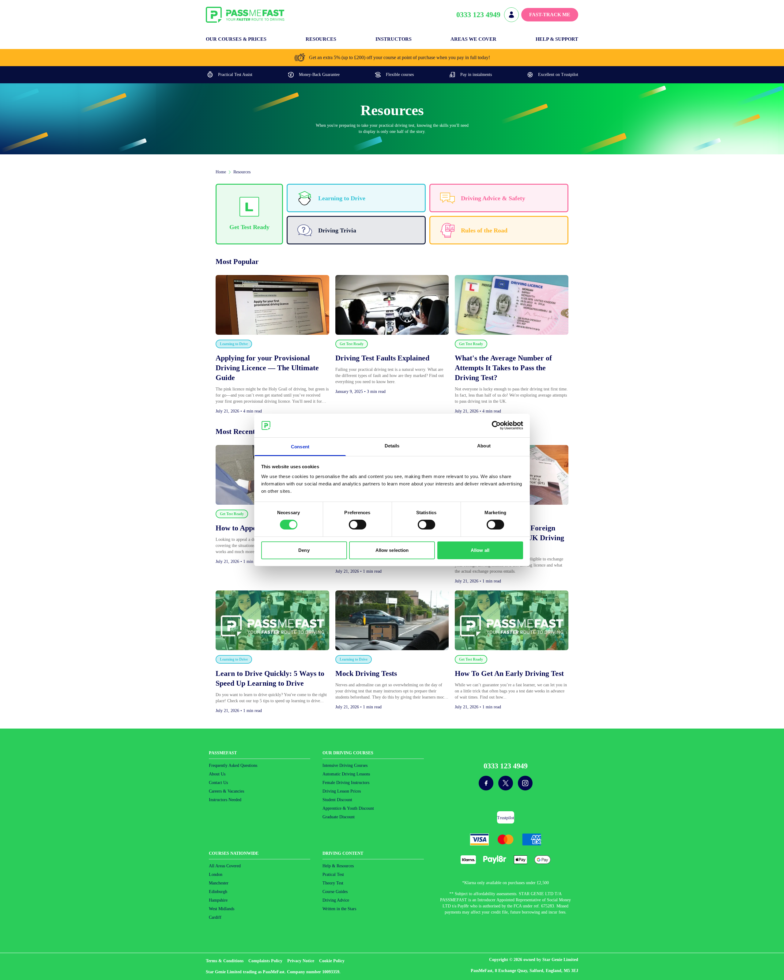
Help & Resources (338, 866)
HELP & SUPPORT (557, 39)
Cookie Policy (332, 961)
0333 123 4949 (478, 15)
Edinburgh (218, 891)
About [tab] (484, 445)
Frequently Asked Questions (233, 765)
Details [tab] (392, 445)
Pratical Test (333, 874)
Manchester (218, 883)
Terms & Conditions (224, 961)
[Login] (511, 14)
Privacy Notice (300, 961)
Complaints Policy (265, 961)
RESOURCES (321, 39)
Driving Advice (335, 900)
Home (221, 172)
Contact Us (218, 782)
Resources (242, 172)
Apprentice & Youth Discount (348, 808)
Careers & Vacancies (226, 791)
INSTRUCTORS (393, 39)
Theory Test (332, 883)
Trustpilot (505, 818)
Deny (303, 550)
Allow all (480, 550)
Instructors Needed (225, 799)
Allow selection (392, 550)
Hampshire (218, 900)
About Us (217, 774)
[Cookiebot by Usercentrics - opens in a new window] (496, 425)
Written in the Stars (339, 909)
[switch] (357, 525)
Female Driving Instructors (345, 782)
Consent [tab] (300, 446)
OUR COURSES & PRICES (236, 39)
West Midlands (221, 909)
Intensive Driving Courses (345, 765)
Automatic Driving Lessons (346, 774)
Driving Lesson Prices (341, 791)
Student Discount (337, 799)
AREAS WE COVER (473, 39)
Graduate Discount (338, 817)
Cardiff (215, 917)
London (215, 874)
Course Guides (335, 891)
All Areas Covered (225, 866)
